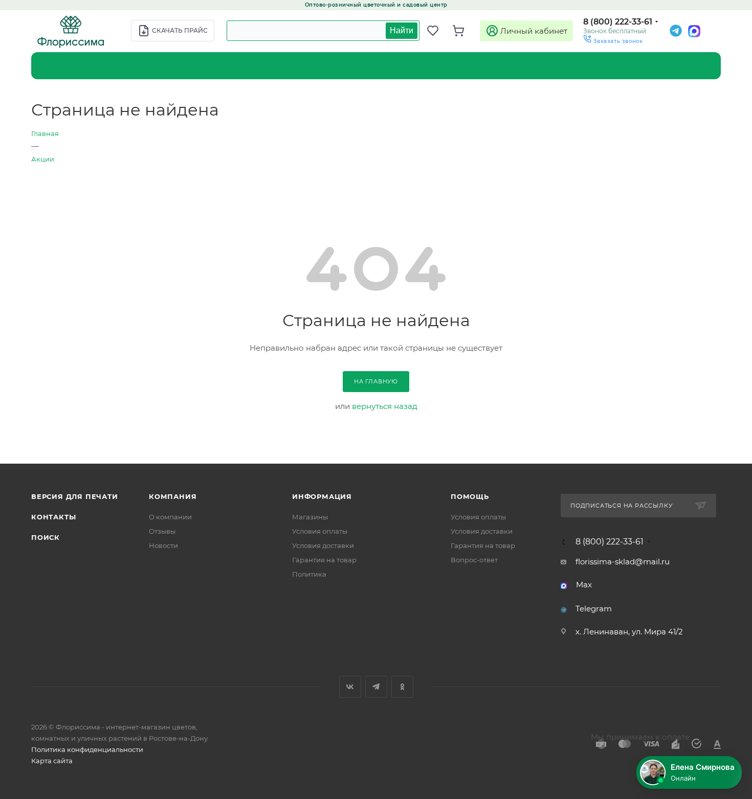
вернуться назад (384, 406)
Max (584, 584)
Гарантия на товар (324, 560)
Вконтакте (350, 687)
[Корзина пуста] (463, 31)
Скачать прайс (180, 30)
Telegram (594, 608)
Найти (401, 30)
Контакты (53, 517)
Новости (163, 545)
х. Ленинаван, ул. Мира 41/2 (629, 631)
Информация (322, 496)
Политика (309, 574)
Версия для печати (74, 496)
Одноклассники (402, 687)
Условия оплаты (319, 531)
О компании (170, 517)
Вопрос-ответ (474, 560)
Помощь (470, 496)
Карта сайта (52, 761)
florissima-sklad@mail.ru (623, 561)
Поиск (45, 537)
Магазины (310, 517)
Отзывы (162, 531)
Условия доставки (323, 545)
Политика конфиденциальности (87, 749)
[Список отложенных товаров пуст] (437, 31)
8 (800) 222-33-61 (617, 22)
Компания (172, 496)
